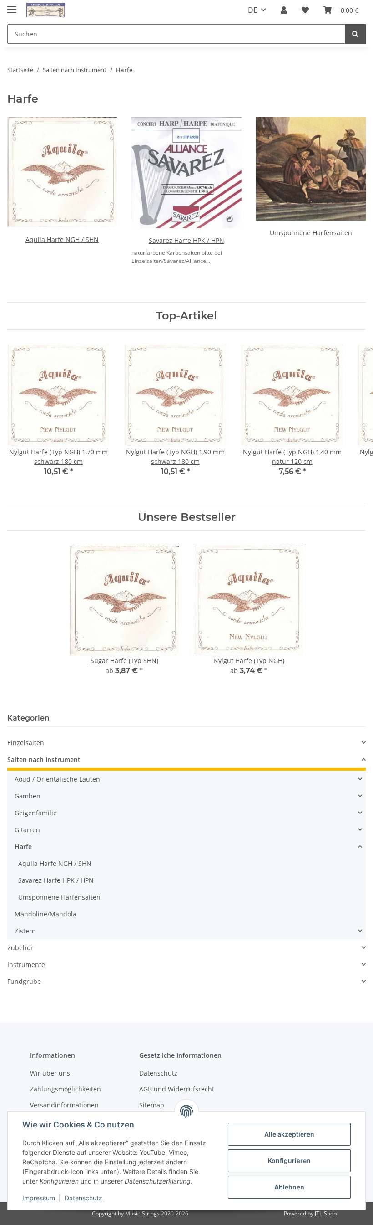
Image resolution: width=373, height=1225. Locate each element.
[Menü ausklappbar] (11, 5)
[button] (283, 10)
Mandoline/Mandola (45, 914)
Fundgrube (24, 981)
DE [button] (252, 10)
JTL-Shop (326, 1213)
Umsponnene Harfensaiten (311, 232)
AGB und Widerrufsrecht (176, 1089)
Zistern (25, 930)
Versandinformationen (64, 1105)
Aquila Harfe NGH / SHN (62, 239)
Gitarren (27, 829)
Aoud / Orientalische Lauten (57, 779)
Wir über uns (50, 1073)
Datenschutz (83, 1198)
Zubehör (20, 947)
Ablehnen (289, 1187)
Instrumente (26, 964)
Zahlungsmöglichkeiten (65, 1089)
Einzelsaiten (25, 742)
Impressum (38, 1198)
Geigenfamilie (36, 812)
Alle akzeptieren (289, 1134)
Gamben (27, 796)
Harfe (23, 846)
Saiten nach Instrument (44, 759)
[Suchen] (355, 34)
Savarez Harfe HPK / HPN (186, 240)
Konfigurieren (289, 1160)
